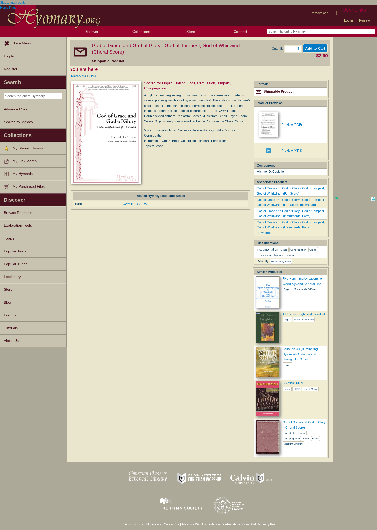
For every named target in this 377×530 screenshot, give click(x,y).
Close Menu (21, 43)
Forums (10, 315)
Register (365, 20)
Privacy (156, 524)
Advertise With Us (193, 524)
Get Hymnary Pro (263, 524)
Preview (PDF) (292, 125)
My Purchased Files (29, 187)
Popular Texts (15, 251)
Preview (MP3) (292, 150)
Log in (348, 20)
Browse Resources (19, 213)
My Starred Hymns (28, 148)
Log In (9, 56)
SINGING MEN (293, 383)
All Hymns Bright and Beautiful (304, 314)
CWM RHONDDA (135, 204)
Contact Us (171, 524)
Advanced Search (18, 109)
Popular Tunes (15, 264)
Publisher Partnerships (224, 524)
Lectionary (12, 277)
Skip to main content (14, 2)
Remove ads (319, 13)
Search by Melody (18, 122)
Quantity (278, 48)
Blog (7, 302)
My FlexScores (25, 161)
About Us (11, 341)
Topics (9, 238)
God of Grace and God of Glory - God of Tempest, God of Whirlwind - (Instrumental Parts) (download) (291, 228)
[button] (373, 199)
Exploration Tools (18, 225)
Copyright (142, 524)
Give (245, 524)
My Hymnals (23, 174)
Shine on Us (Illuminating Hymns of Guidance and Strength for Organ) (300, 354)
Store (190, 31)
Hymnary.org (78, 75)
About (129, 524)
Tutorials (11, 328)
